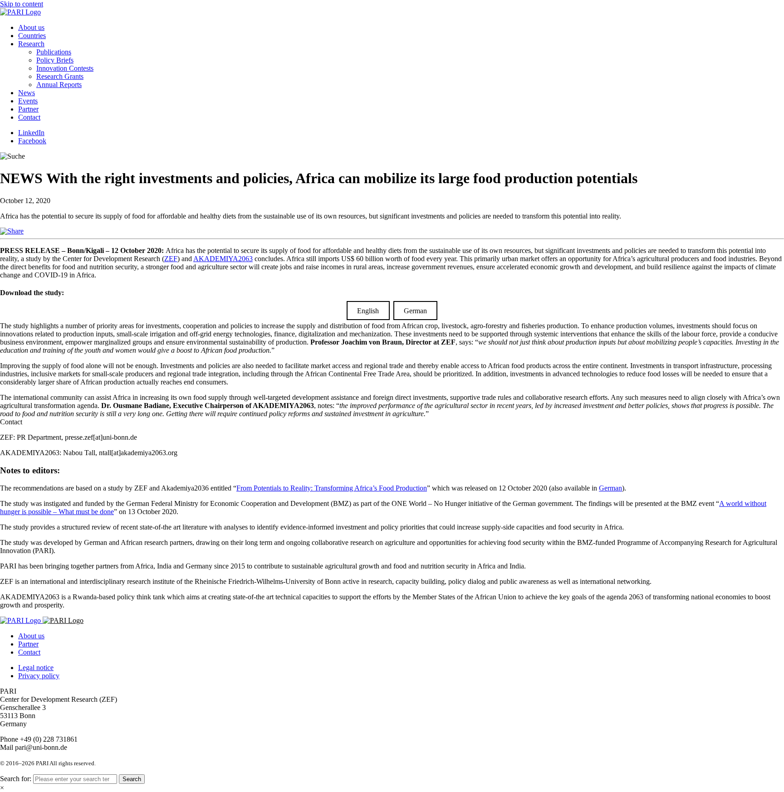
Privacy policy (38, 676)
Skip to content (21, 4)
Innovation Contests (64, 68)
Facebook (32, 141)
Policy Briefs (55, 60)
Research (31, 44)
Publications (53, 52)
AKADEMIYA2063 (223, 258)
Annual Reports (59, 84)
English (368, 310)
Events (28, 101)
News (26, 93)
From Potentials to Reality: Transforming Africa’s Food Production (331, 488)
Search (131, 779)
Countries (32, 35)
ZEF (170, 258)
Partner (28, 109)
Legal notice (36, 667)
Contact (29, 117)
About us (31, 27)
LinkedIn (31, 132)
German (415, 310)
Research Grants (59, 76)
